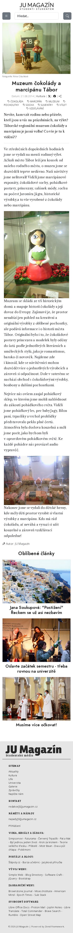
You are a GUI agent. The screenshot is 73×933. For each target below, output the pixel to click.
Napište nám (16, 794)
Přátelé (33, 846)
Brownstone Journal (20, 891)
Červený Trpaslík (48, 838)
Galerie (13, 786)
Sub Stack (40, 895)
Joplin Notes (54, 907)
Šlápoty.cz (14, 862)
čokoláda (17, 101)
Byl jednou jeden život (23, 842)
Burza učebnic (31, 862)
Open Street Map (30, 915)
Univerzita (15, 782)
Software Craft (53, 874)
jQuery (13, 878)
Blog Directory (34, 874)
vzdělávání (36, 108)
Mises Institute (43, 891)
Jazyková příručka (52, 862)
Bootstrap (25, 878)
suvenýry (47, 105)
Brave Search (53, 911)
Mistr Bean (46, 846)
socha (30, 105)
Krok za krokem (48, 842)
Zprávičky (14, 790)
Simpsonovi (16, 838)
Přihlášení (15, 826)
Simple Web (16, 874)
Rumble (13, 915)
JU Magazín (22, 926)
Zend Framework (54, 926)
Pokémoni (24, 849)
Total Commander (31, 911)
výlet (63, 105)
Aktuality (13, 771)
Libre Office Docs (19, 907)
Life (11, 779)
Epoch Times (24, 895)
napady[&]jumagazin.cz (23, 819)
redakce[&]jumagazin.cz (23, 806)
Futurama (30, 838)
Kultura (40, 96)
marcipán (36, 101)
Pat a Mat (65, 838)
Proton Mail (38, 907)
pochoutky (12, 105)
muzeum (54, 101)
